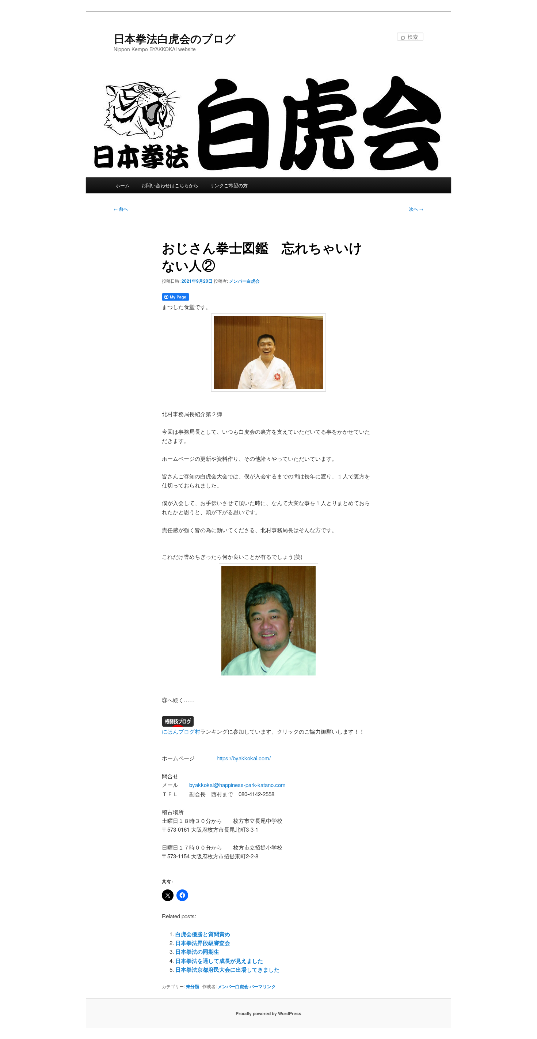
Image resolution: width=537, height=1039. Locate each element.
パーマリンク (263, 986)
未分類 (192, 986)
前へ (121, 209)
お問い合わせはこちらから (169, 185)
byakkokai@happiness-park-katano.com (237, 784)
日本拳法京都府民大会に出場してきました (227, 969)
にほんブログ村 (181, 731)
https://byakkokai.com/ (244, 758)
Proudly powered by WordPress (268, 1013)
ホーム (122, 185)
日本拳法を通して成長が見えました (219, 961)
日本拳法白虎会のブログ (175, 38)
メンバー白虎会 (244, 281)
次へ (416, 209)
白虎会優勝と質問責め (202, 934)
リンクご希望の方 (229, 185)
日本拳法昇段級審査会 (202, 943)
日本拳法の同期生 (197, 952)
